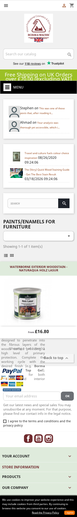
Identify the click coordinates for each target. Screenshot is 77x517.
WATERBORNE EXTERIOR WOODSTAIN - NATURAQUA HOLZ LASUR (38, 268)
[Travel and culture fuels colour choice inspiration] (17, 156)
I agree (69, 512)
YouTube (38, 438)
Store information (20, 467)
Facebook (28, 438)
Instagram (48, 438)
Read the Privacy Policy (45, 512)
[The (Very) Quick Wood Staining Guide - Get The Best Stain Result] (17, 173)
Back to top (56, 358)
